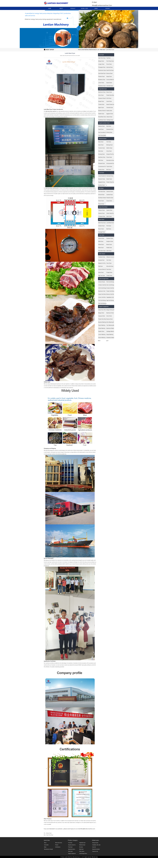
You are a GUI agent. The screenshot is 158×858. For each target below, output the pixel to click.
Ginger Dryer (101, 101)
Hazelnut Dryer (109, 191)
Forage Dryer (109, 272)
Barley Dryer (109, 244)
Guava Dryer (109, 82)
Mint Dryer (108, 169)
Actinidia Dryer (109, 85)
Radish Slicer (101, 331)
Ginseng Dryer (101, 154)
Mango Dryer (101, 61)
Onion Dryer (101, 95)
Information (46, 844)
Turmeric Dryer (101, 148)
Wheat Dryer (101, 244)
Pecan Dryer (101, 200)
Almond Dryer (101, 194)
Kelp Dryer (108, 126)
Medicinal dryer (102, 138)
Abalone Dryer (101, 126)
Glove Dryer (101, 272)
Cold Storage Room (104, 278)
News (45, 847)
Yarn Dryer (108, 260)
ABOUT (61, 8)
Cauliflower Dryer (102, 120)
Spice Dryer (101, 145)
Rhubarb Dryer (101, 163)
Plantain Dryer (101, 76)
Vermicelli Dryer (109, 176)
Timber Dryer (109, 275)
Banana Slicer (109, 319)
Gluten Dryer (109, 179)
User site (94, 847)
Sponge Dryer (101, 260)
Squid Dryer (101, 129)
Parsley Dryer (101, 169)
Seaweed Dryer (109, 129)
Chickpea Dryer (101, 216)
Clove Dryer (109, 151)
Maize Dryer (101, 247)
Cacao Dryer (109, 200)
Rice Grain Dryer (102, 250)
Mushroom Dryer (102, 92)
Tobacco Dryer (101, 210)
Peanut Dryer (101, 204)
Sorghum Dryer (109, 241)
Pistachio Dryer (109, 197)
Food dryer (101, 172)
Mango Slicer (101, 313)
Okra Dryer (100, 151)
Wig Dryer (100, 266)
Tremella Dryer (109, 107)
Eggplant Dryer (109, 113)
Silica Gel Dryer (109, 266)
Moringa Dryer (109, 145)
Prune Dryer (109, 64)
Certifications (57, 847)
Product (56, 844)
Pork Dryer (108, 225)
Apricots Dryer (109, 67)
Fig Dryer (108, 58)
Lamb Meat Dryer (110, 222)
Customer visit (95, 851)
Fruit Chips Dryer (110, 61)
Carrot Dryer (109, 101)
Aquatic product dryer (104, 123)
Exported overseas (96, 849)
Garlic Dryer (109, 216)
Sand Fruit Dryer (110, 70)
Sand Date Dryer (102, 73)
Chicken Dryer (49, 833)
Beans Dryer (109, 92)
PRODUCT (72, 8)
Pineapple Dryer (101, 67)
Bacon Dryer (101, 229)
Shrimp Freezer (101, 282)
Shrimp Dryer (109, 132)
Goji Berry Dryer (101, 157)
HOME (49, 8)
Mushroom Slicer (110, 313)
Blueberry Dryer (101, 79)
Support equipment (104, 306)
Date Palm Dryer (102, 58)
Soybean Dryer (109, 238)
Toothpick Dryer (101, 257)
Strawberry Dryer (102, 85)
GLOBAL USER (84, 8)
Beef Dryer (108, 229)
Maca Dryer (100, 141)
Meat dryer (102, 49)
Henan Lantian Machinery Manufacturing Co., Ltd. (88, 49)
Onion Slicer (109, 316)
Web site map (95, 857)
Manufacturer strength (48, 849)
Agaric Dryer (101, 107)
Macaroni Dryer (101, 179)
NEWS (96, 8)
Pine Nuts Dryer (101, 191)
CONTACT (107, 8)
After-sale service (58, 842)
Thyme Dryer (109, 166)
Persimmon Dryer (102, 70)
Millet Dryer (100, 241)
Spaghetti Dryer (101, 182)
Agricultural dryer (103, 207)
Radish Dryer (101, 113)
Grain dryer (101, 235)
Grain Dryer (108, 250)
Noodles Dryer (101, 185)
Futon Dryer (109, 263)
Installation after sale (96, 844)
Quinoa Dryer (101, 238)
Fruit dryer (101, 54)
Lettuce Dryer (109, 116)
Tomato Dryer (101, 104)
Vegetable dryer (103, 88)
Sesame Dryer (101, 213)
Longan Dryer (101, 64)
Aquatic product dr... (72, 844)
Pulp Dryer (108, 269)
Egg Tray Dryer (101, 275)
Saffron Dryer (109, 148)
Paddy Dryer (109, 247)
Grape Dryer (109, 76)
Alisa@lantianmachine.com (102, 5)
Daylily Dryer (109, 110)
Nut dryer (101, 188)
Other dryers (102, 253)
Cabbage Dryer (109, 120)
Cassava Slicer (101, 316)
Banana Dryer (109, 73)
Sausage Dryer (101, 232)
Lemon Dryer (101, 82)
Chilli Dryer (108, 98)
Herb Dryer (100, 160)
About (45, 842)
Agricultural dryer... (72, 849)
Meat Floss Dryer (49, 835)
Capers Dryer (109, 210)
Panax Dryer (109, 157)
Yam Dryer (108, 141)
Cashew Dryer (109, 194)
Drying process (95, 842)
